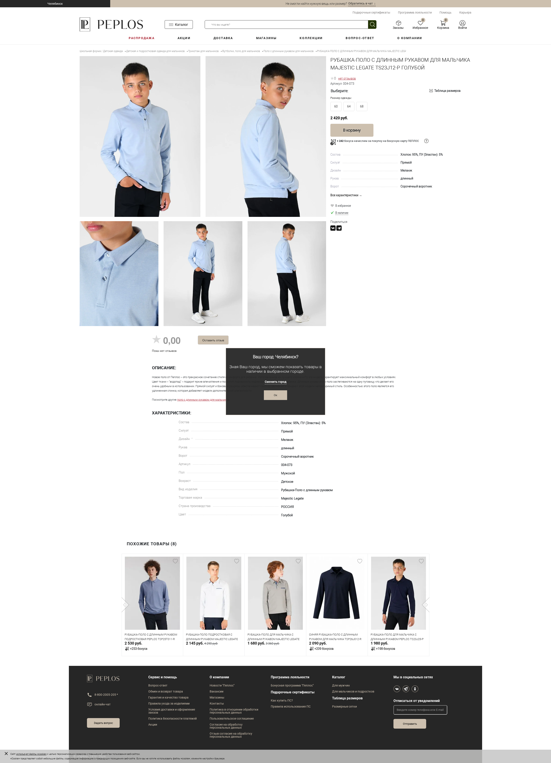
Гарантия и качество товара (168, 697)
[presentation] (125, 604)
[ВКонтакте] (333, 228)
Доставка (223, 38)
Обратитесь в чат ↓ (362, 3)
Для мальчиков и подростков (353, 691)
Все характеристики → (346, 195)
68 (362, 106)
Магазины (266, 38)
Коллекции (311, 38)
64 (349, 106)
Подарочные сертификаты (371, 12)
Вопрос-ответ (360, 38)
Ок (275, 395)
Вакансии (216, 691)
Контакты (217, 703)
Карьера (465, 12)
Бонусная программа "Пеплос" (292, 685)
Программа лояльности (415, 12)
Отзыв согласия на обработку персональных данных (231, 735)
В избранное (343, 205)
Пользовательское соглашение (232, 718)
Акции (184, 38)
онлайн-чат (102, 704)
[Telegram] (339, 228)
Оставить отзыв (213, 340)
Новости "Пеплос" (222, 685)
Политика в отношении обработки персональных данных (234, 711)
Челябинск (55, 3)
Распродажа (141, 38)
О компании (409, 38)
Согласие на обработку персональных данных (226, 726)
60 (336, 106)
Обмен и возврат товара (165, 691)
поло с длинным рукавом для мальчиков (203, 399)
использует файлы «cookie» (31, 754)
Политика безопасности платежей (172, 718)
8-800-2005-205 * (106, 694)
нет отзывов (347, 78)
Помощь (446, 12)
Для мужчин (341, 685)
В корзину (352, 130)
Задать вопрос (103, 723)
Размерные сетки (344, 706)
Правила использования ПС (291, 706)
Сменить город (275, 381)
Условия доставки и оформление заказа (171, 711)
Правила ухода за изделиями (169, 703)
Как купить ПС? (282, 700)
